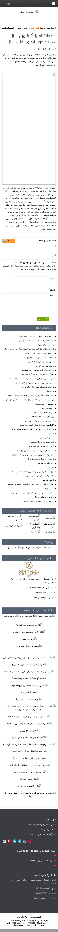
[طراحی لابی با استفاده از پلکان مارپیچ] (29, 664)
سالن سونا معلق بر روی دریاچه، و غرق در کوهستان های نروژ (33, 455)
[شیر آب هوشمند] (29, 692)
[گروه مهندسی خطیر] (29, 12)
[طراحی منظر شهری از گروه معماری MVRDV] (29, 716)
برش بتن (51, 467)
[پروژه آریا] (49, 531)
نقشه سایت (34, 917)
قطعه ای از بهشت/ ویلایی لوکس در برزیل (39, 476)
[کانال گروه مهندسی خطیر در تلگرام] (29, 632)
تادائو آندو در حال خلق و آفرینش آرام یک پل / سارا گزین (35, 374)
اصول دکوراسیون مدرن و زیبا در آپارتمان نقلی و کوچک (35, 383)
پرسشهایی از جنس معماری (44, 404)
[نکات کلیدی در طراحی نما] (29, 786)
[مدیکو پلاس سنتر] (48, 525)
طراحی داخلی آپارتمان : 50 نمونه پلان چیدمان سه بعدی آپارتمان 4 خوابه (29, 400)
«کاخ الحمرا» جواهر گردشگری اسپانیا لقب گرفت (37, 425)
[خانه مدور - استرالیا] (29, 779)
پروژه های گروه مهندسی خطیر (36, 510)
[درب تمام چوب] (11, 616)
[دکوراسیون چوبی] (46, 616)
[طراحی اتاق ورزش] (29, 730)
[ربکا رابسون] (14, 547)
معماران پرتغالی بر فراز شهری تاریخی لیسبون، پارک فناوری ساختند (31, 484)
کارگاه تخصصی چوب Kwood (38, 610)
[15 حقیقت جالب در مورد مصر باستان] (29, 772)
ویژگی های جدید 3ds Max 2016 (43, 417)
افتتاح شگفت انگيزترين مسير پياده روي (40, 357)
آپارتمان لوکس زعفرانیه (46, 463)
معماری (18, 28)
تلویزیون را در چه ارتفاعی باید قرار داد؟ (40, 459)
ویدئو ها (48, 542)
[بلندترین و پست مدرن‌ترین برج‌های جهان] (29, 685)
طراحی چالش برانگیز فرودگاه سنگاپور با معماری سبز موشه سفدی (31, 395)
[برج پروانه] (35, 531)
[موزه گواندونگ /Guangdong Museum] (29, 678)
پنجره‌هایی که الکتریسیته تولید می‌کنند (41, 412)
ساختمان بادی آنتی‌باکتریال (45, 366)
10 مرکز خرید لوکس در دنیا (44, 497)
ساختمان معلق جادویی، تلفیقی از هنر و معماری (37, 370)
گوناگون (5, 28)
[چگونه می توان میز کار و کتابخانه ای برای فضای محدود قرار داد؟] (29, 794)
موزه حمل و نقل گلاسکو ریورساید (42, 442)
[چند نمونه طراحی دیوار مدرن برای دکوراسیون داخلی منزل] (29, 657)
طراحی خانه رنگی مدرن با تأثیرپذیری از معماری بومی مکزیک (33, 340)
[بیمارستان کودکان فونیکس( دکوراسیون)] (29, 751)
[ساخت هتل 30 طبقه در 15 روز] (35, 547)
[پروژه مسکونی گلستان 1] (12, 517)
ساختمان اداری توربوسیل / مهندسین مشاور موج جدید (35, 450)
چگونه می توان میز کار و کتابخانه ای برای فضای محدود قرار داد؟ (31, 378)
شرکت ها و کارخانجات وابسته (41, 824)
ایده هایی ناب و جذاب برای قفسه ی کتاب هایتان (37, 501)
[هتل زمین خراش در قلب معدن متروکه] (29, 758)
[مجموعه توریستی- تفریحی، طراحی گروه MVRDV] (29, 723)
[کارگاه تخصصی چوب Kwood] (29, 625)
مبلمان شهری (49, 488)
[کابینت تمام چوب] (28, 616)
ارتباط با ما (21, 917)
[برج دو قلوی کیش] (13, 525)
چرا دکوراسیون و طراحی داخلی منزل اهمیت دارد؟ (36, 336)
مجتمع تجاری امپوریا (47, 408)
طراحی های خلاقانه (47, 391)
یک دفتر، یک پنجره (48, 480)
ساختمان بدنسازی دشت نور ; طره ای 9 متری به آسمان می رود (32, 493)
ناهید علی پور (33, 28)
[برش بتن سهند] (29, 639)
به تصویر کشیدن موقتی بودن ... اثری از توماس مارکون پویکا (33, 429)
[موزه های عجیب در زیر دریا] (29, 699)
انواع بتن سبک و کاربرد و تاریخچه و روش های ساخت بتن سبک (33, 471)
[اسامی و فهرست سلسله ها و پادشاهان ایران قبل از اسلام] (29, 744)
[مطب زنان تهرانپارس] (32, 525)
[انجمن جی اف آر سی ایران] (29, 646)
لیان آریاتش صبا (47, 829)
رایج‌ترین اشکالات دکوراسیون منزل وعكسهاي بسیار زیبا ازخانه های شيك (29, 349)
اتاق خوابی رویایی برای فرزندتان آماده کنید (39, 353)
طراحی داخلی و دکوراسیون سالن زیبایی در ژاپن (37, 387)
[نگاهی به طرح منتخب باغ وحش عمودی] (29, 737)
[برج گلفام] (49, 517)
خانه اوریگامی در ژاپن (46, 438)
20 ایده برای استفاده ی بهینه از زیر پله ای (39, 421)
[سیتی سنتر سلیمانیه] (32, 517)
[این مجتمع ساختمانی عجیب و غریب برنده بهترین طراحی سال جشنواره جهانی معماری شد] (29, 708)
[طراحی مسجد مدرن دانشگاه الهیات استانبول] (29, 765)
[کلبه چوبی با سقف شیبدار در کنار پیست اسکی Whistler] (29, 671)
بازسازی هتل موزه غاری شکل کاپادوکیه (40, 362)
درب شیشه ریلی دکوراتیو (45, 345)
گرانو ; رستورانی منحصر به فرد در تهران (40, 446)
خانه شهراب (50, 433)
